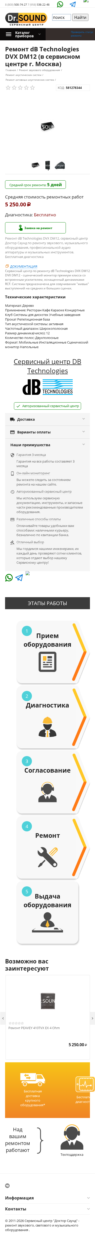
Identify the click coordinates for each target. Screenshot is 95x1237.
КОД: (61, 88)
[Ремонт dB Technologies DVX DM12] (47, 127)
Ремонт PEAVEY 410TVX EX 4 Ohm (34, 1028)
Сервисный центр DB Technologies (47, 366)
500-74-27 (16, 4)
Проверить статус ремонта (82, 33)
